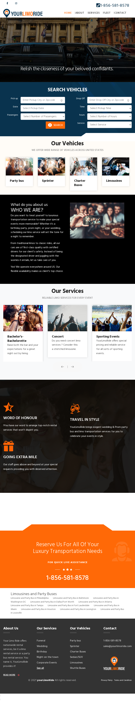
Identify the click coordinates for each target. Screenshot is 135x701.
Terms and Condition (123, 680)
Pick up (14, 98)
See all (40, 668)
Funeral (41, 641)
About (79, 13)
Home (68, 13)
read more (9, 675)
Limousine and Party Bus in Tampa (27, 605)
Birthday (42, 652)
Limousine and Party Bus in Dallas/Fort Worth (52, 602)
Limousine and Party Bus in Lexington (78, 609)
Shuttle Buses (77, 668)
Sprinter (74, 646)
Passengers (12, 115)
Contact (120, 13)
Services (94, 13)
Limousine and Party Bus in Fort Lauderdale (68, 605)
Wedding (42, 646)
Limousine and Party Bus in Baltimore (71, 598)
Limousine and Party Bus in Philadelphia (30, 598)
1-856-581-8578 (114, 5)
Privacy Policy (107, 680)
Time (82, 107)
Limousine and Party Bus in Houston (38, 609)
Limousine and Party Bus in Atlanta (95, 602)
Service (81, 123)
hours (82, 115)
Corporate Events (47, 663)
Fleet (107, 13)
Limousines (76, 663)
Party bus (75, 641)
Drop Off (80, 98)
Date (15, 107)
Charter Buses (78, 652)
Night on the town (47, 657)
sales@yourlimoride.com (117, 646)
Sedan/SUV (76, 657)
